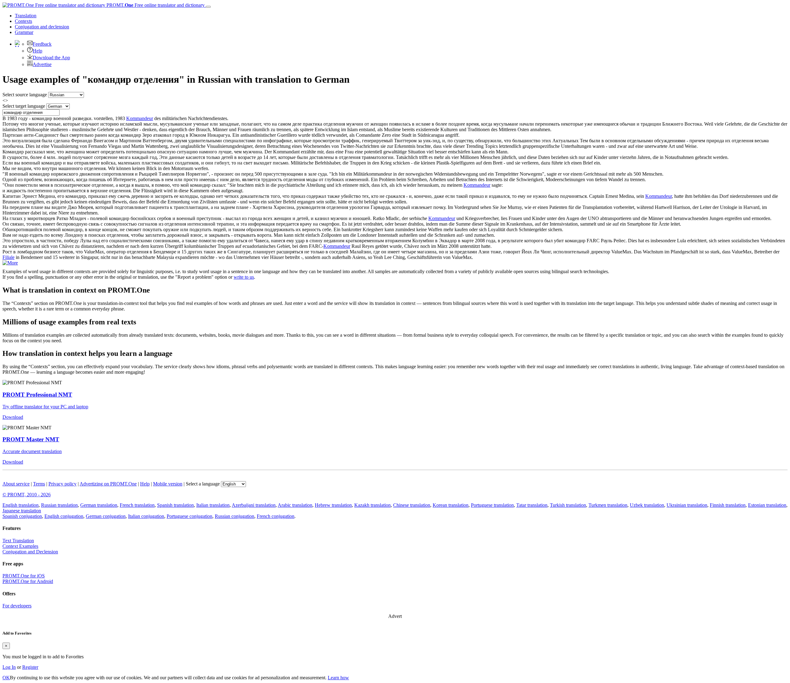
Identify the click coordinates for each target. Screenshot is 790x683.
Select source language (24, 94)
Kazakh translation (372, 505)
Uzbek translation (647, 505)
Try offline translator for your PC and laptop (45, 406)
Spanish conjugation (22, 516)
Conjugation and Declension (30, 551)
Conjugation (42, 26)
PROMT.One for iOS (23, 575)
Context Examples (20, 546)
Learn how (338, 677)
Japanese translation (21, 510)
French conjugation (275, 516)
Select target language (23, 106)
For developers (16, 605)
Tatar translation (531, 505)
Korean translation (450, 505)
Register (30, 667)
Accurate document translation (32, 451)
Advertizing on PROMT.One (108, 483)
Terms (39, 483)
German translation (98, 505)
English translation (20, 505)
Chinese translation (411, 505)
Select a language (203, 483)
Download (12, 417)
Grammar (24, 32)
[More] (10, 262)
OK (6, 677)
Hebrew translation (333, 505)
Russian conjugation (234, 516)
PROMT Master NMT (30, 439)
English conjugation (63, 516)
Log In (9, 667)
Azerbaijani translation (254, 505)
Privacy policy (62, 483)
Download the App (51, 57)
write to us (244, 277)
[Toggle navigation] (208, 7)
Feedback (42, 44)
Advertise (42, 64)
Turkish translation (568, 505)
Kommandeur (139, 118)
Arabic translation (295, 505)
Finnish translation (728, 505)
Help (37, 50)
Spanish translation (175, 505)
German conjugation (106, 516)
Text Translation (18, 540)
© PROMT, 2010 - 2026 (26, 494)
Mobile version (167, 483)
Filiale (8, 257)
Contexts (23, 21)
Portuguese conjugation (189, 516)
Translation (25, 15)
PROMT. (155, 5)
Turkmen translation (607, 505)
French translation (137, 505)
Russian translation (59, 505)
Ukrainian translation (687, 505)
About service (16, 483)
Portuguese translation (492, 505)
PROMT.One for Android (27, 581)
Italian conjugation (146, 516)
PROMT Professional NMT (37, 394)
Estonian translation (767, 505)
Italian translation (213, 505)
